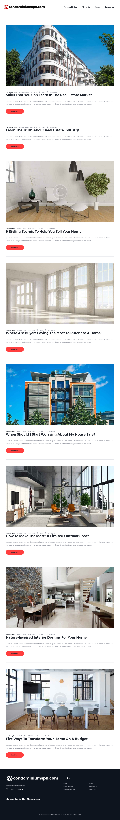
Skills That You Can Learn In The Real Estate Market (49, 95)
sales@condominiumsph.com (15, 785)
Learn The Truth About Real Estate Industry (42, 130)
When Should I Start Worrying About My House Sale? (50, 434)
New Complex (10, 228)
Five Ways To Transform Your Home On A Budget (47, 739)
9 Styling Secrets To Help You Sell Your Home (43, 231)
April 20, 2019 (23, 92)
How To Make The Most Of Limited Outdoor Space (48, 536)
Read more (15, 111)
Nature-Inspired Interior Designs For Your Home (46, 637)
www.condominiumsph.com (49, 814)
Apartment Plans (11, 92)
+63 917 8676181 (17, 789)
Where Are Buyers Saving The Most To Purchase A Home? (54, 333)
